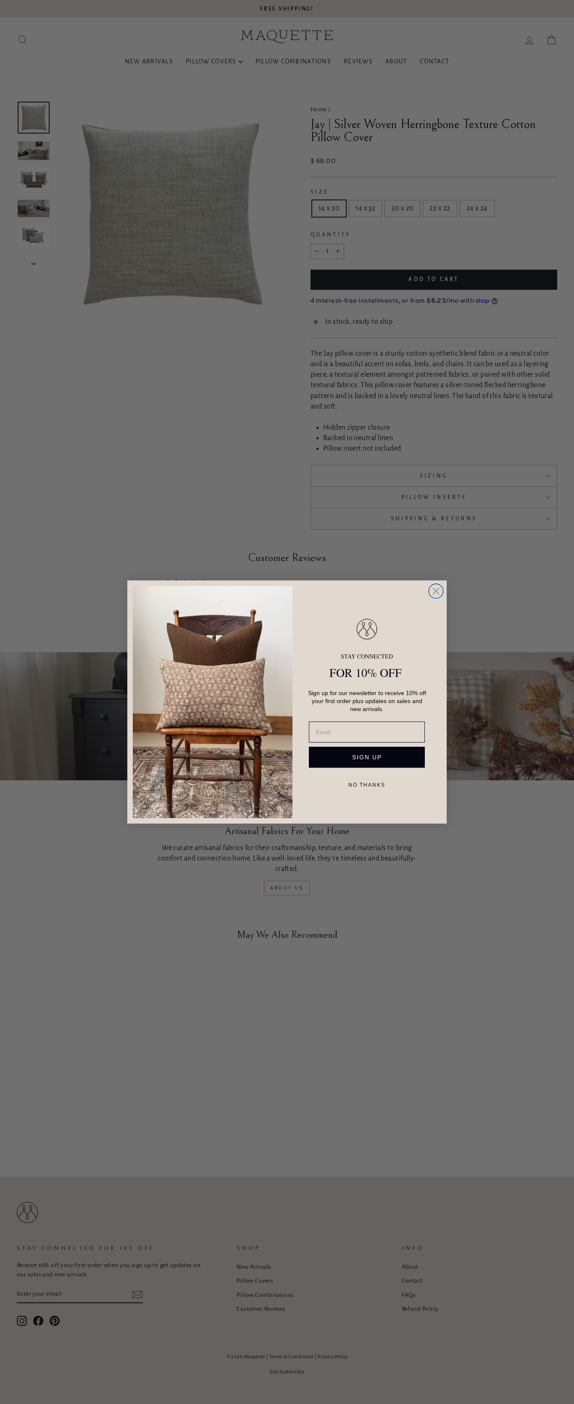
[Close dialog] (436, 591)
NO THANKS (366, 785)
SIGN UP (367, 757)
